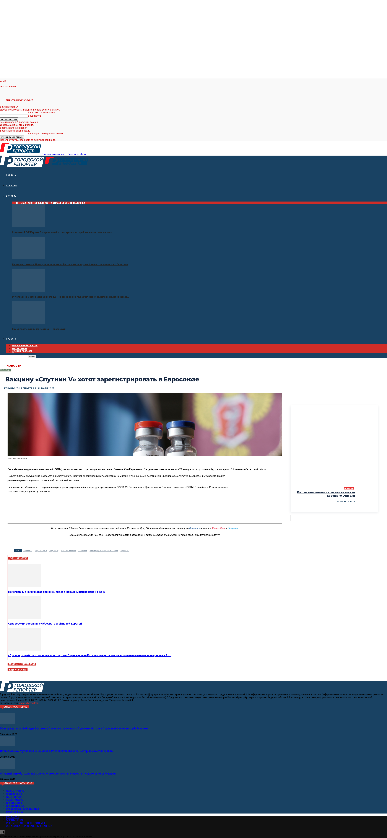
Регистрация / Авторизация (19, 100)
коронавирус (41, 551)
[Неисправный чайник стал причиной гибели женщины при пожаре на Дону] (24, 586)
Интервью (36, 203)
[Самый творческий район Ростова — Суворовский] (28, 323)
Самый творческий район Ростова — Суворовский (38, 329)
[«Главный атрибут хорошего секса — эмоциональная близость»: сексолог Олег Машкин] (7, 767)
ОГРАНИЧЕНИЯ (15, 820)
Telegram (233, 528)
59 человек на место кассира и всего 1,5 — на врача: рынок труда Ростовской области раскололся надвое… (70, 296)
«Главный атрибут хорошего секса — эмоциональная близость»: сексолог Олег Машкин (58, 773)
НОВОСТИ (11, 175)
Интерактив (23, 203)
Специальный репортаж (24, 345)
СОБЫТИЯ (11, 185)
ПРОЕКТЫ (11, 338)
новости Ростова (68, 551)
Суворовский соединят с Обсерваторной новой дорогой (45, 623)
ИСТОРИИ (11, 196)
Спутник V (124, 551)
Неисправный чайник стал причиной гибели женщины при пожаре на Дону (56, 591)
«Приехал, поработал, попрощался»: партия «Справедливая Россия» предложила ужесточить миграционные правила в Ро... (89, 655)
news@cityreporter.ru (29, 703)
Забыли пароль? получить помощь (19, 122)
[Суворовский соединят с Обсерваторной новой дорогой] (24, 618)
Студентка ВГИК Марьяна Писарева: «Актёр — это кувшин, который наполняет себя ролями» (62, 232)
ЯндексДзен (219, 528)
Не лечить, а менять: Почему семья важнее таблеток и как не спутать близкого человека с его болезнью (70, 264)
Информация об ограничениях (17, 125)
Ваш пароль (34, 115)
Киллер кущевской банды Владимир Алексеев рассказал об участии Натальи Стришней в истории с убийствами (74, 728)
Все (14, 203)
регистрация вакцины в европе (103, 551)
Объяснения (66, 203)
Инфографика (50, 203)
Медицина (53, 551)
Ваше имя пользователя (41, 112)
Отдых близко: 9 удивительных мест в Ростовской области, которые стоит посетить (56, 751)
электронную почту (209, 535)
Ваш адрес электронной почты (45, 133)
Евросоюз (27, 551)
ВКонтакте (195, 528)
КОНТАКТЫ (12, 817)
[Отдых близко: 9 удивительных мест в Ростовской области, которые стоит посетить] (7, 745)
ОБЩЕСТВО (82, 551)
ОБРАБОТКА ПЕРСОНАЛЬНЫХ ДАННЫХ (29, 826)
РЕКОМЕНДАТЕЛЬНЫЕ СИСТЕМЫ (25, 823)
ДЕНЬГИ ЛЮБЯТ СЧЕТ (22, 351)
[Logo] (22, 165)
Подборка (79, 203)
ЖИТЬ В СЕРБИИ (19, 348)
